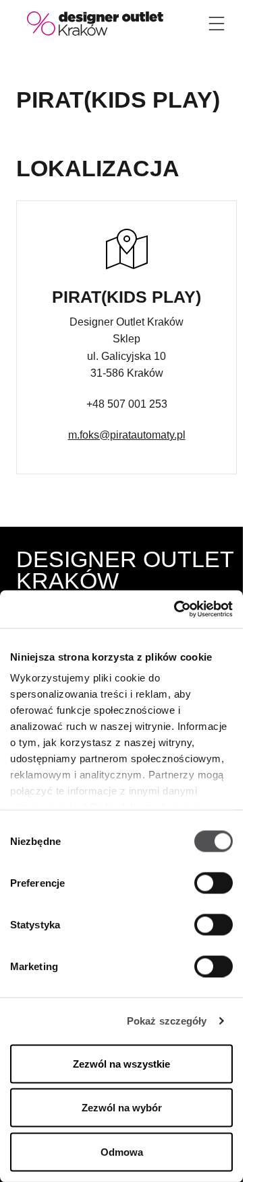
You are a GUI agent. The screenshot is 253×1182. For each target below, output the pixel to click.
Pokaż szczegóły (167, 1021)
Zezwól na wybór (122, 1107)
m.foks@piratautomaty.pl (127, 435)
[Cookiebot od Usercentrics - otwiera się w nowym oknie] (175, 609)
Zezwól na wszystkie (121, 1063)
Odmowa (122, 1151)
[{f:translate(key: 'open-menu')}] (216, 23)
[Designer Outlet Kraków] (95, 22)
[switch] (213, 882)
